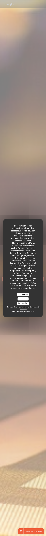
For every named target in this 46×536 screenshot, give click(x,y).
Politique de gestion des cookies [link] (23, 311)
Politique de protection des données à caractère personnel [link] (23, 308)
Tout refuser (23, 299)
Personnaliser (23, 303)
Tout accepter (23, 294)
